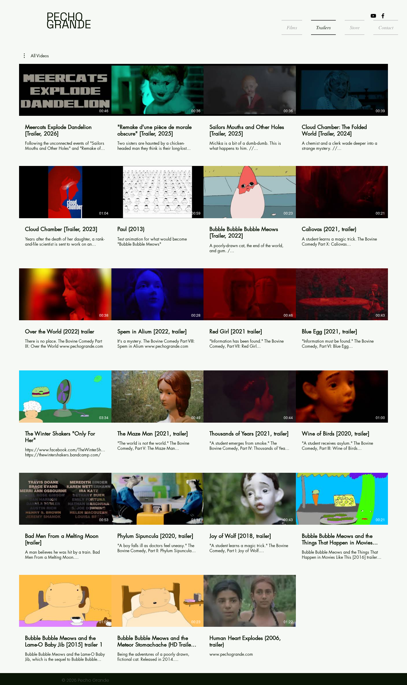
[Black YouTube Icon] (373, 16)
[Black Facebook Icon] (383, 16)
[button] (36, 55)
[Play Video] (65, 90)
